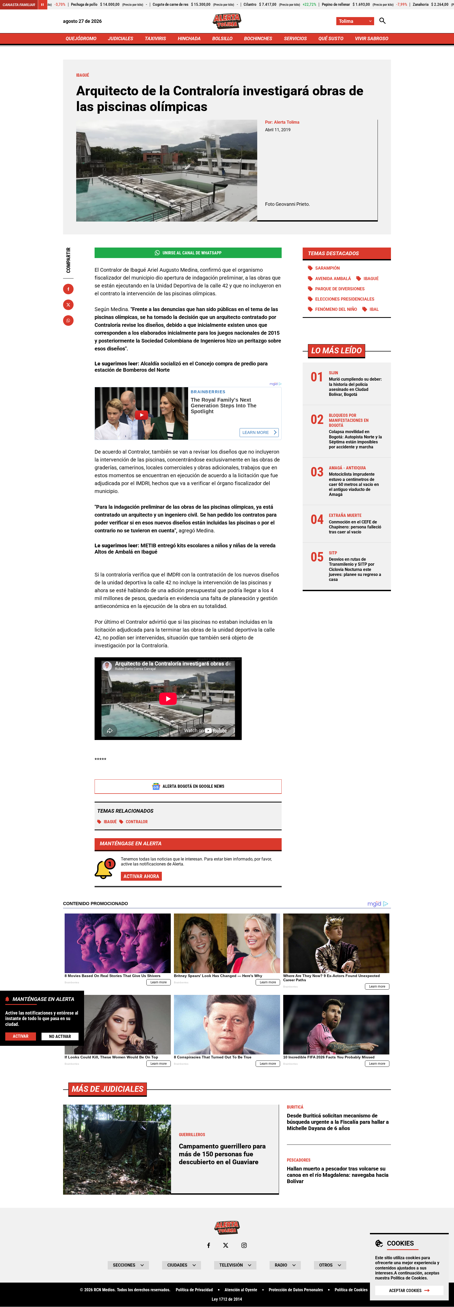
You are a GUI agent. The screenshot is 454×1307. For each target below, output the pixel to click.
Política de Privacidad (194, 1290)
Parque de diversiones (340, 288)
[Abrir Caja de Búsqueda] (382, 21)
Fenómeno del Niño (336, 309)
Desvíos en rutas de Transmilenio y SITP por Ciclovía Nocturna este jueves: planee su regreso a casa (355, 569)
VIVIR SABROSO (371, 38)
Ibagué (110, 821)
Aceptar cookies (405, 1290)
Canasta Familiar (19, 5)
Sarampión (327, 268)
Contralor (137, 821)
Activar (20, 1035)
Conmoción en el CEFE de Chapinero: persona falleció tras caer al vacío (355, 526)
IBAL (374, 309)
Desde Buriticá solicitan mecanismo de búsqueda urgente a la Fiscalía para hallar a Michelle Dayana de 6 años (338, 1121)
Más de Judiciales (107, 1089)
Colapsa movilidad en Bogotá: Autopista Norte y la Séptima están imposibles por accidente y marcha (355, 439)
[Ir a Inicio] (227, 21)
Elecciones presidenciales (344, 299)
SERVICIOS (295, 38)
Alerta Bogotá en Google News (193, 786)
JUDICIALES (120, 38)
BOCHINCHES (258, 38)
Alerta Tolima (287, 122)
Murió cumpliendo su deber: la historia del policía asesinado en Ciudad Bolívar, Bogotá (355, 387)
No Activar (60, 1036)
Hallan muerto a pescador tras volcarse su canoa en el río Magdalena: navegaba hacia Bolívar (338, 1175)
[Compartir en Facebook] (68, 289)
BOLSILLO (222, 38)
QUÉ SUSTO (330, 38)
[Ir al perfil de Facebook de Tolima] (208, 1245)
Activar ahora (141, 876)
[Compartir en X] (68, 305)
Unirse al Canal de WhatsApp (192, 252)
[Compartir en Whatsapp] (68, 320)
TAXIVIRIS (155, 38)
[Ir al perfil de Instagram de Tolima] (244, 1245)
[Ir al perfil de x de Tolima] (225, 1245)
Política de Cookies (409, 1277)
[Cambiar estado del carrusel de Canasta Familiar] (42, 4)
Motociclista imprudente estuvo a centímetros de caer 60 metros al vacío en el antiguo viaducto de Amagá (354, 484)
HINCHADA (189, 38)
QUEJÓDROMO (81, 38)
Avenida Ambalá (333, 278)
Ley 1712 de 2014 (227, 1299)
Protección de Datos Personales (296, 1290)
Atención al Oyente (241, 1290)
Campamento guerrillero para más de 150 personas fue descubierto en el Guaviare (222, 1154)
